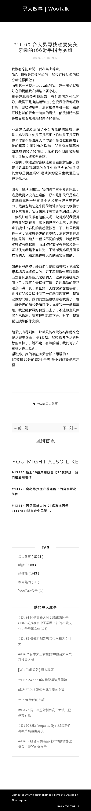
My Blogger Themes (40, 794)
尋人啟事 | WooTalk (45, 8)
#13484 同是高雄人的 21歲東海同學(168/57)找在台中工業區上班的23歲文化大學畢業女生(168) (45, 623)
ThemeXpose (19, 800)
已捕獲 (23, 573)
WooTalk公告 (28, 590)
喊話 (21, 565)
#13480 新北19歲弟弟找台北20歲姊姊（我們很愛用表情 (45, 474)
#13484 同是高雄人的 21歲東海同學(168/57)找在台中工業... (40, 508)
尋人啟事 (51, 403)
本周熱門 (25, 582)
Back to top (67, 806)
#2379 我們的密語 (31, 700)
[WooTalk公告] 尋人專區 (36, 670)
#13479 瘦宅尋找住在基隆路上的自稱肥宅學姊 (44, 491)
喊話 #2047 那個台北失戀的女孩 (41, 690)
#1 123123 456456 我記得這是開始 (42, 680)
